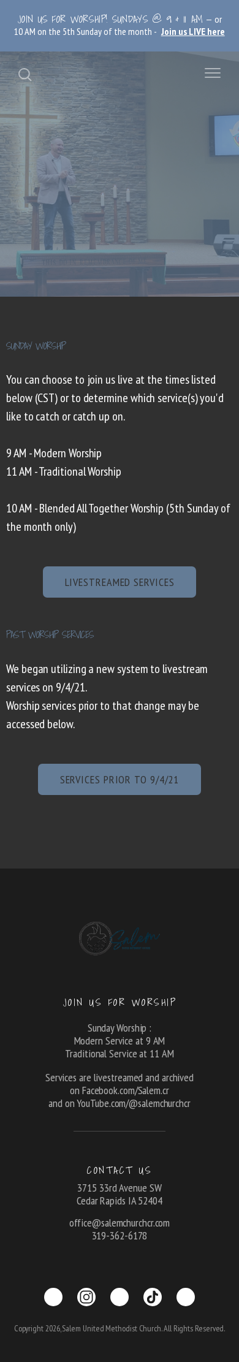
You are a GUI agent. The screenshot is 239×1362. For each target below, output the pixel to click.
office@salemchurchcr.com (119, 1223)
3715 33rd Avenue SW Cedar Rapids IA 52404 (119, 1194)
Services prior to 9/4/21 (120, 779)
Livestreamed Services (120, 582)
